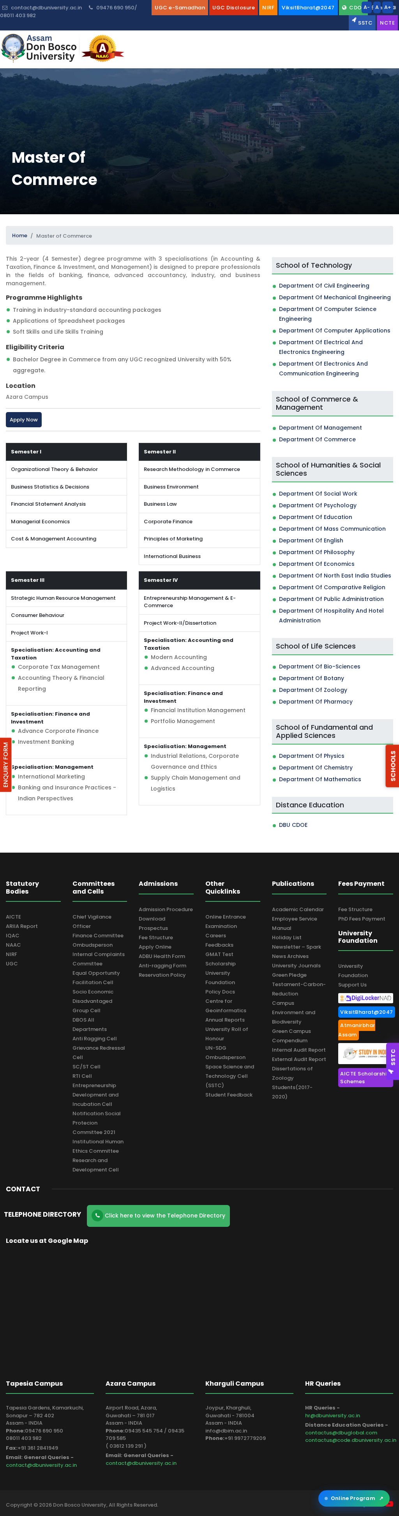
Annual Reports (225, 1020)
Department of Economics (317, 564)
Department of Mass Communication (332, 529)
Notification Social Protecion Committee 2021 (96, 1123)
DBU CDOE (293, 825)
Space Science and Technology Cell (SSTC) (229, 1076)
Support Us (352, 984)
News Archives (290, 956)
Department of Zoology (313, 690)
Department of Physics (311, 756)
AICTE (13, 917)
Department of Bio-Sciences (319, 666)
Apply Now (24, 419)
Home (19, 235)
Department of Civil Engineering (324, 286)
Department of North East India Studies (335, 575)
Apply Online (155, 947)
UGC (12, 963)
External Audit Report (299, 1059)
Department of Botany (311, 678)
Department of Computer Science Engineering (327, 314)
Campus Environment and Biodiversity (293, 1012)
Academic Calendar (298, 909)
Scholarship (220, 963)
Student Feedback (228, 1094)
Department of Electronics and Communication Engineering (323, 368)
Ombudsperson (92, 945)
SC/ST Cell (86, 1066)
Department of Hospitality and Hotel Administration (331, 615)
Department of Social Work (318, 494)
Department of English (311, 540)
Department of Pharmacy (316, 702)
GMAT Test (219, 954)
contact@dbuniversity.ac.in (41, 1465)
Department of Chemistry (316, 767)
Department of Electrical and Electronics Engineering (321, 347)
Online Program (357, 1498)
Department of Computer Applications (334, 330)
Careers (215, 935)
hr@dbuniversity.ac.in (332, 1415)
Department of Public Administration (331, 599)
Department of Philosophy (317, 552)
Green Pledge (289, 975)
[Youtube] (393, 7)
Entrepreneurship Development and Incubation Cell (95, 1095)
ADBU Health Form (162, 956)
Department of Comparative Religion (332, 587)
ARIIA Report (22, 926)
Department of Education (315, 517)
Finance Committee (98, 935)
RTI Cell (82, 1076)
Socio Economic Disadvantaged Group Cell (92, 1001)
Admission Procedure (166, 909)
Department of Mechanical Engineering (335, 297)
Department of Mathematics (320, 779)
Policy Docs (220, 991)
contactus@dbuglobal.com (341, 1432)
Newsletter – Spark (296, 947)
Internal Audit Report (299, 1050)
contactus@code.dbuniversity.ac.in (350, 1440)
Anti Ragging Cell (94, 1038)
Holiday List (287, 937)
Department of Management (320, 428)
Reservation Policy (162, 975)
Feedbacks (219, 945)
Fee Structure (156, 937)
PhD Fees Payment (361, 918)
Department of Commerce (317, 439)
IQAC (12, 935)
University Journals (296, 965)
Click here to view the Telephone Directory (164, 1215)
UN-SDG (215, 1048)
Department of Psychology (318, 505)
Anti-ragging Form (162, 965)
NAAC (13, 945)
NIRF (11, 954)
